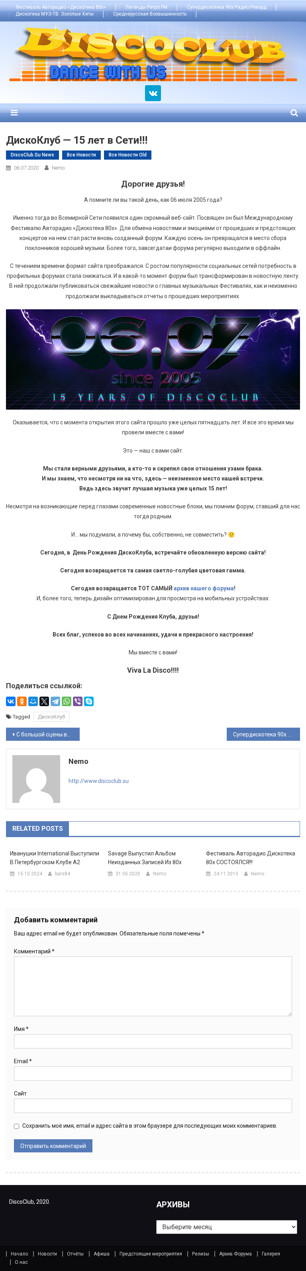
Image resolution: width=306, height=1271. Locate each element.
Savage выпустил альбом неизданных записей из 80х (145, 857)
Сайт (20, 1093)
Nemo (58, 168)
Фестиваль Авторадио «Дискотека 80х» (61, 7)
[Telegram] (55, 701)
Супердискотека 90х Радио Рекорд (227, 7)
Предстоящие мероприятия (151, 1254)
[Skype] (89, 701)
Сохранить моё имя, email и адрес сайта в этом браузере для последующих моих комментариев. (149, 1126)
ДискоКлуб (51, 717)
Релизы (200, 1254)
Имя (21, 1029)
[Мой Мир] (33, 701)
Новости (47, 1254)
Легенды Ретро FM (146, 7)
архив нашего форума (204, 588)
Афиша (102, 1254)
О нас (21, 1262)
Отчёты (75, 1254)
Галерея (271, 1254)
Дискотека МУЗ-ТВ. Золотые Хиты (55, 14)
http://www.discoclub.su (99, 781)
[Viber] (77, 701)
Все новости (81, 155)
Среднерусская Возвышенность (149, 14)
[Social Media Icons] (153, 93)
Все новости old (128, 155)
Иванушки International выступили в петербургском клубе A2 (54, 857)
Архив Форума (235, 1254)
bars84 (62, 874)
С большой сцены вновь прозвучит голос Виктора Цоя (48, 734)
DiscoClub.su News (32, 155)
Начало (19, 1254)
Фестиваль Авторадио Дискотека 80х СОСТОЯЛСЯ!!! (250, 857)
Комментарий (34, 951)
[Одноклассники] (22, 701)
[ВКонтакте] (11, 701)
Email (23, 1061)
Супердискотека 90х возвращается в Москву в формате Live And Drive (266, 734)
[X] (44, 701)
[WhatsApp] (66, 701)
